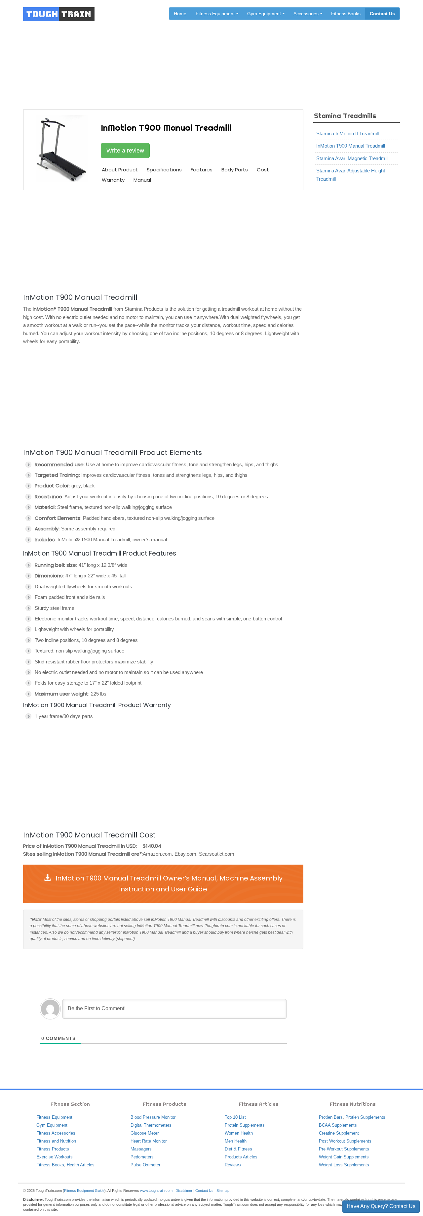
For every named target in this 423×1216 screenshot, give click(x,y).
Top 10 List (235, 1117)
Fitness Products (52, 1149)
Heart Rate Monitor (149, 1141)
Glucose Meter (145, 1133)
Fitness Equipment (54, 1117)
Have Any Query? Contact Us (381, 1206)
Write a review (125, 150)
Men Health (236, 1141)
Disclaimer (183, 1191)
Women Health (239, 1133)
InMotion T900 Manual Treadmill (350, 146)
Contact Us (382, 13)
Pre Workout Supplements (344, 1149)
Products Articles (241, 1156)
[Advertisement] (163, 240)
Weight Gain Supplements (344, 1156)
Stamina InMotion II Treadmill (347, 133)
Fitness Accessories (55, 1133)
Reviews (233, 1164)
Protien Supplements (365, 1117)
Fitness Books (346, 13)
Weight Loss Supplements (344, 1164)
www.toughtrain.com (156, 1191)
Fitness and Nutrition (56, 1141)
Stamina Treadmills (242, 57)
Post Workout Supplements (345, 1141)
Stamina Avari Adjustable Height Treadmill (350, 174)
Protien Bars (331, 1117)
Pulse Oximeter (145, 1164)
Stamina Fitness (198, 57)
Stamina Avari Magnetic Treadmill (352, 158)
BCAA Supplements (338, 1125)
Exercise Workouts (54, 1156)
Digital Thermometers (151, 1125)
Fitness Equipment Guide (84, 1191)
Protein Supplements (245, 1125)
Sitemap (222, 1191)
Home (180, 13)
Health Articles (81, 1164)
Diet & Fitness (238, 1149)
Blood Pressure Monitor (153, 1117)
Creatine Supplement (339, 1133)
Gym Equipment (51, 1125)
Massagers (141, 1149)
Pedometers (142, 1156)
